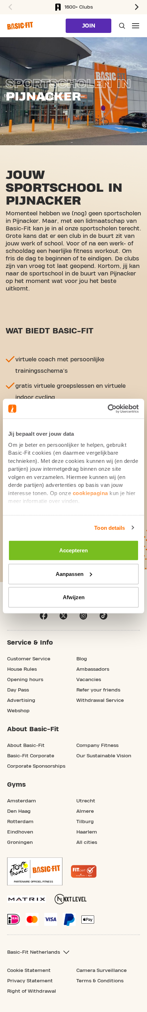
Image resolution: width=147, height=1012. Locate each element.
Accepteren (73, 550)
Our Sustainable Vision (103, 755)
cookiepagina (90, 493)
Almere (85, 811)
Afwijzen (74, 597)
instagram (83, 615)
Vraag (121, 25)
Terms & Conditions (99, 980)
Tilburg (85, 821)
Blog (81, 658)
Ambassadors (92, 669)
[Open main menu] (135, 25)
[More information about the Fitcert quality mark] (84, 871)
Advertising (21, 700)
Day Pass (18, 690)
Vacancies (88, 679)
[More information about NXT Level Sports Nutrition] (71, 899)
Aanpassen (69, 574)
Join (88, 26)
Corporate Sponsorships (36, 766)
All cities (86, 842)
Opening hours (25, 679)
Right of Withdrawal (31, 991)
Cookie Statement (29, 970)
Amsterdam (21, 800)
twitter (63, 615)
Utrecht (85, 800)
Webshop (18, 710)
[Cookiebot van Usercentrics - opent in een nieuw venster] (107, 408)
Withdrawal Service (100, 700)
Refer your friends (98, 690)
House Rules (22, 669)
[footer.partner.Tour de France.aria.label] (34, 871)
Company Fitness (97, 745)
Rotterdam (20, 821)
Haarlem (86, 832)
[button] (9, 7)
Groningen (20, 842)
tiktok (103, 615)
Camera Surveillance (101, 970)
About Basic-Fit (26, 745)
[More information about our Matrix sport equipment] (26, 899)
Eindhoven (20, 832)
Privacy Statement (30, 980)
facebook (43, 615)
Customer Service (28, 658)
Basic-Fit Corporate (30, 755)
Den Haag (19, 811)
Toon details (109, 527)
